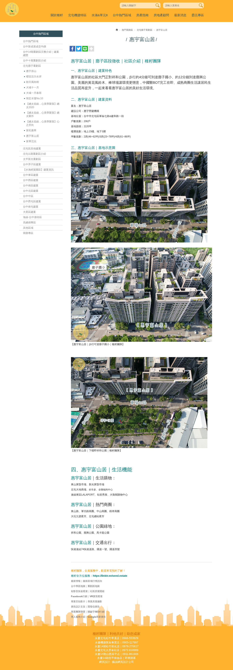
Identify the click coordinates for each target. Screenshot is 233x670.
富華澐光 (31, 141)
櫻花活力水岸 (33, 76)
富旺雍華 (31, 130)
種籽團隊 (12, 9)
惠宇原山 (31, 71)
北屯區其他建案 (32, 148)
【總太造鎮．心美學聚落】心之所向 (42, 123)
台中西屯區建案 (32, 201)
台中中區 (28, 196)
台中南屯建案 (30, 206)
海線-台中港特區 (32, 217)
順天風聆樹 (32, 81)
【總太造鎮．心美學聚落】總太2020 (42, 105)
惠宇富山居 (32, 135)
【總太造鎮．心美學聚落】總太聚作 (42, 114)
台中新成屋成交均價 (34, 46)
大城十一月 (32, 87)
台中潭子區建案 (32, 164)
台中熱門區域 (30, 41)
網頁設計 (104, 661)
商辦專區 (28, 233)
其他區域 (28, 227)
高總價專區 (29, 222)
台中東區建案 (30, 174)
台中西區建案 (30, 180)
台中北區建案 (30, 190)
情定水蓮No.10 (34, 98)
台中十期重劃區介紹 (34, 60)
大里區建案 (29, 211)
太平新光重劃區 (32, 159)
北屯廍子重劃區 (32, 65)
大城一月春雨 (33, 92)
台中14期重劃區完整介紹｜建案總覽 (41, 53)
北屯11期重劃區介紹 (34, 153)
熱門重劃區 (127, 30)
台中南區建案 (30, 185)
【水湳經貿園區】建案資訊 (38, 169)
